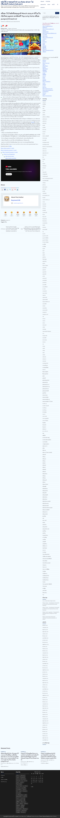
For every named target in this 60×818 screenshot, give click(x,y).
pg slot (44, 85)
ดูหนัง (44, 44)
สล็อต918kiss (45, 473)
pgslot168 (44, 267)
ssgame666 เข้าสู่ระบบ (47, 331)
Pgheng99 (44, 259)
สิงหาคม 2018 (45, 716)
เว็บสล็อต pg (45, 573)
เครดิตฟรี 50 (45, 543)
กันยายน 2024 (45, 674)
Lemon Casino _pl (46, 199)
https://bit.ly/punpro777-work (7, 148)
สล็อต (10, 146)
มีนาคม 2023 (45, 712)
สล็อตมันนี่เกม (45, 488)
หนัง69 (44, 522)
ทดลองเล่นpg (45, 395)
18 (33, 780)
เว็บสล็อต (44, 571)
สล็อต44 (44, 456)
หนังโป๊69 (44, 531)
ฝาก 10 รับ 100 (45, 431)
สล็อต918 (44, 471)
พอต (43, 433)
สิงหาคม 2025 (45, 650)
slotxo (44, 77)
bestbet (44, 131)
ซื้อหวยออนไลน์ (45, 373)
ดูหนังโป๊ (44, 80)
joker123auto (23, 778)
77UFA (44, 112)
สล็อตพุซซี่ (44, 486)
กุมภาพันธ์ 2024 (45, 689)
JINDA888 (45, 71)
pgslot (32, 122)
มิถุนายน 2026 (45, 629)
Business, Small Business (47, 146)
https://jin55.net (46, 63)
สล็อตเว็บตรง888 (46, 505)
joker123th (44, 189)
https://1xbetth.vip (46, 81)
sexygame (45, 312)
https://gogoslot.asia (47, 95)
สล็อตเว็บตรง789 (46, 503)
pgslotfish (44, 271)
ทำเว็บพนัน (45, 412)
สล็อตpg (44, 477)
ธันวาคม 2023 (45, 693)
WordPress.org (4, 781)
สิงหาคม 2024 (45, 676)
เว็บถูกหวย (44, 565)
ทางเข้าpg (44, 407)
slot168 (44, 61)
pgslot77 (44, 39)
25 (33, 781)
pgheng (44, 257)
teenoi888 (44, 337)
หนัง (43, 518)
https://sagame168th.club (48, 29)
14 (39, 778)
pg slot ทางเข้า (45, 235)
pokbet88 (44, 274)
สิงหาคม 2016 (45, 729)
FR (43, 161)
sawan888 (44, 303)
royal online (45, 293)
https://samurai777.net (47, 88)
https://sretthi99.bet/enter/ (48, 178)
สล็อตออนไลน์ (45, 490)
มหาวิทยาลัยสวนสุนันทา (47, 439)
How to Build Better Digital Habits (49, 600)
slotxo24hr (25, 791)
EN (43, 157)
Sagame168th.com (46, 301)
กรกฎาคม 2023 (45, 703)
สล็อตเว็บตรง (45, 66)
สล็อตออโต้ (44, 492)
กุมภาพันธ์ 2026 (45, 638)
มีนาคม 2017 (45, 727)
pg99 (44, 40)
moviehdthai (45, 223)
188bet (44, 106)
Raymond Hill (17, 21)
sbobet (44, 305)
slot (43, 316)
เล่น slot (44, 550)
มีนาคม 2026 (45, 635)
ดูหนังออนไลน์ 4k (46, 388)
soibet (44, 327)
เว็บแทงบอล (45, 586)
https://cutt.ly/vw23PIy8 (10, 158)
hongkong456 (45, 176)
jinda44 (44, 67)
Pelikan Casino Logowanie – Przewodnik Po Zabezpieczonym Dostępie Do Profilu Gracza (51, 613)
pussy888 (45, 34)
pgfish (44, 254)
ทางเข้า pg (45, 403)
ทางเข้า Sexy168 (46, 405)
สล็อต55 (44, 460)
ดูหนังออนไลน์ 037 (46, 384)
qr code (44, 288)
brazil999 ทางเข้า (46, 142)
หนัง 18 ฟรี (44, 520)
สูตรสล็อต (44, 516)
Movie (44, 214)
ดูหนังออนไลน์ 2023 (46, 386)
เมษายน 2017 (45, 725)
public (44, 276)
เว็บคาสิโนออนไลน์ (46, 554)
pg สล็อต (44, 244)
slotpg (44, 78)
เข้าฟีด (2, 777)
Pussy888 (48, 1)
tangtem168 (45, 335)
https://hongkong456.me (48, 50)
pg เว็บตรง (25, 785)
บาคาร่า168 (45, 36)
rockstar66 (45, 291)
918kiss (44, 114)
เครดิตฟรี (44, 541)
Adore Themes (53, 816)
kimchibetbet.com (46, 195)
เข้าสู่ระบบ (3, 775)
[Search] (58, 4)
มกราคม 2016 (45, 733)
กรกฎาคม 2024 (45, 678)
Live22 (44, 201)
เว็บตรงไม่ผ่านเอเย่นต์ (46, 562)
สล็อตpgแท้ (45, 480)
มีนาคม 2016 (45, 731)
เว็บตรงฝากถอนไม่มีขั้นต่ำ (47, 558)
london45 (44, 206)
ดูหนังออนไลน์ (43, 4)
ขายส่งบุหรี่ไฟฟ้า (45, 367)
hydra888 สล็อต (45, 180)
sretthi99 (44, 329)
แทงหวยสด (44, 590)
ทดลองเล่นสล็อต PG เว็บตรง (48, 401)
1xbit (43, 108)
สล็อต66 (44, 51)
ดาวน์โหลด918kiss (19, 794)
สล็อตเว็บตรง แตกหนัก (47, 501)
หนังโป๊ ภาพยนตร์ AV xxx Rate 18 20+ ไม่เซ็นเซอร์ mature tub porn (17, 3)
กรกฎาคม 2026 (45, 627)
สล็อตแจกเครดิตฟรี (46, 509)
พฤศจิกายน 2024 (46, 669)
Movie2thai (45, 220)
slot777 (44, 320)
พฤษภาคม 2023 (45, 708)
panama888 (45, 229)
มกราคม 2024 (45, 691)
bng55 (17, 777)
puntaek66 (45, 280)
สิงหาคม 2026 (45, 625)
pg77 (43, 250)
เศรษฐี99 (44, 588)
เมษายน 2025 (45, 659)
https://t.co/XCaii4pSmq (9, 154)
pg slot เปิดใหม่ (45, 237)
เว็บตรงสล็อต (45, 560)
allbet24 (44, 84)
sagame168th (45, 299)
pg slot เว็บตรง (45, 240)
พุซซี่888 (44, 74)
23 (42, 780)
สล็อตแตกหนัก (45, 514)
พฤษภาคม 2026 (45, 631)
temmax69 (45, 339)
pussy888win (45, 286)
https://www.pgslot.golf (48, 37)
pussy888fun (18, 789)
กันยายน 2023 (45, 699)
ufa (43, 344)
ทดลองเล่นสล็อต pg (46, 399)
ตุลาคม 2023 (45, 697)
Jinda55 (44, 182)
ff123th (44, 159)
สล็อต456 (44, 458)
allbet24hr (44, 123)
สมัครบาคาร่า (45, 446)
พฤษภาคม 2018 (45, 720)
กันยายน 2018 (45, 714)
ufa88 (44, 348)
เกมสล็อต (44, 539)
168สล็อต (44, 104)
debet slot (44, 148)
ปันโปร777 (44, 429)
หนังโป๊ (53, 4)
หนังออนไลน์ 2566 (46, 528)
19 (34, 780)
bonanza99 (45, 138)
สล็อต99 (44, 475)
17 (31, 780)
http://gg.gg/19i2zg (9, 156)
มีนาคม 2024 (45, 686)
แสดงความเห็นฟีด (4, 779)
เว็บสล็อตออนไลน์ (46, 575)
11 (33, 778)
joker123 (44, 30)
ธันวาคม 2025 (45, 642)
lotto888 (44, 210)
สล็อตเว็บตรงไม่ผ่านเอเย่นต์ (47, 507)
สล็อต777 (44, 467)
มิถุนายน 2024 (45, 680)
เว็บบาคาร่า (45, 567)
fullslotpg (45, 41)
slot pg (44, 318)
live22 (44, 43)
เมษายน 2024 (45, 684)
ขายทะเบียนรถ (45, 365)
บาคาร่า (44, 75)
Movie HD (43, 7)
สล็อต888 (44, 70)
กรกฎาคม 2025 (45, 652)
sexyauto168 (45, 310)
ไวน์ (43, 594)
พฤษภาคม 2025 (45, 657)
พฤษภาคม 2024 (45, 682)
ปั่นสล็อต (44, 422)
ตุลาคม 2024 (45, 672)
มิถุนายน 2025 (45, 655)
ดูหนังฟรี (44, 46)
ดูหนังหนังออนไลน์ (46, 380)
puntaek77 (44, 282)
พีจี (24, 800)
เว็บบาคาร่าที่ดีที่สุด (46, 569)
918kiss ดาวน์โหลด (46, 116)
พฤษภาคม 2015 (45, 737)
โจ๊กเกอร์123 (45, 592)
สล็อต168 (42, 1)
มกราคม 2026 (45, 640)
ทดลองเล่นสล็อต (45, 397)
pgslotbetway (46, 91)
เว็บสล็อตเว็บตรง (45, 577)
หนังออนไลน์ (45, 526)
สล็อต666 (44, 465)
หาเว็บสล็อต (45, 537)
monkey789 (45, 212)
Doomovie (44, 155)
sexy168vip (45, 308)
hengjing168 (45, 174)
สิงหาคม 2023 (45, 701)
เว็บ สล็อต (44, 552)
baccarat (44, 129)
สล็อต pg (44, 450)
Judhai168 (44, 193)
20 (36, 780)
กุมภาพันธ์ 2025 (45, 663)
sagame (44, 295)
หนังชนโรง (45, 27)
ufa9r (44, 352)
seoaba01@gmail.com (18, 203)
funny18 (44, 167)
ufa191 (44, 346)
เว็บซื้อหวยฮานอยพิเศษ (47, 556)
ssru (43, 333)
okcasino (44, 227)
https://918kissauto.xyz (47, 26)
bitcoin (44, 133)
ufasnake (44, 361)
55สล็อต (44, 110)
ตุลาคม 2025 (45, 646)
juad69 (44, 191)
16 (42, 778)
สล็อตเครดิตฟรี (45, 494)
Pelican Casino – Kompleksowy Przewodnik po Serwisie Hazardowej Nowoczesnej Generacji (51, 604)
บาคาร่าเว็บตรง (45, 420)
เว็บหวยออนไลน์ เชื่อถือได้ (47, 584)
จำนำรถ (44, 369)
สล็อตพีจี (22, 807)
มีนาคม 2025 (45, 661)
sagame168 (45, 297)
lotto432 (44, 208)
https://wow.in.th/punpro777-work (10, 152)
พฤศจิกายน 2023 (46, 695)
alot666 (44, 127)
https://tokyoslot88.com (48, 90)
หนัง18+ (48, 4)
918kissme (44, 121)
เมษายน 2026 (45, 633)
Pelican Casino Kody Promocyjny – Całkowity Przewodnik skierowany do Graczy (50, 618)
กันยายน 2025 (45, 648)
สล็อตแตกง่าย (45, 511)
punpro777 (7, 220)
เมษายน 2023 (45, 710)
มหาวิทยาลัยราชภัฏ (46, 437)
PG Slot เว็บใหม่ (45, 242)
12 (34, 778)
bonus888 (44, 140)
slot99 (44, 64)
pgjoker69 (44, 261)
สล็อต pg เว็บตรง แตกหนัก (47, 452)
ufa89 (44, 350)
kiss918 (44, 197)
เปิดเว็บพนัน (45, 548)
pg (43, 231)
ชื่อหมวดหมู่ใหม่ (45, 371)
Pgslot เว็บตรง (45, 265)
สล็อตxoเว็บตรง (45, 484)
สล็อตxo (44, 482)
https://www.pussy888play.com (49, 33)
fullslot (44, 163)
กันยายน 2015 (45, 735)
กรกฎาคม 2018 (45, 718)
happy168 (44, 172)
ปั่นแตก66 (44, 424)
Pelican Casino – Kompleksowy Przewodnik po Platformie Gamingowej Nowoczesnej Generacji (51, 609)
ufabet (44, 354)
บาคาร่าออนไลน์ (45, 418)
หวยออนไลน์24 (45, 535)
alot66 (44, 125)
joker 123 (44, 87)
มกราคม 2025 (45, 665)
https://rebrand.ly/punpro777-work (8, 150)
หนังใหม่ (44, 533)
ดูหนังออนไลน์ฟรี (46, 390)
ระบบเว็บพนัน (45, 441)
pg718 (44, 248)
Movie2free (45, 218)
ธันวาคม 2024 (45, 667)
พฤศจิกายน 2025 (46, 644)
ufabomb (44, 356)
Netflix (44, 225)
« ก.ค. (32, 786)
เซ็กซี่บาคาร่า (45, 545)
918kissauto (23, 775)
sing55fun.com (45, 314)
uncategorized (45, 363)
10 (31, 778)
